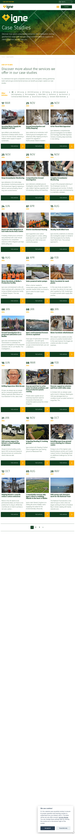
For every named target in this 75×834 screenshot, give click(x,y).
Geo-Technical (63, 94)
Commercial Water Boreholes (20, 97)
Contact (66, 7)
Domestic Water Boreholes (58, 97)
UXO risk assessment (59, 92)
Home (3, 57)
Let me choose (63, 817)
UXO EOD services (33, 92)
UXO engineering (16, 94)
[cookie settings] (73, 832)
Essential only (63, 828)
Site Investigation (30, 94)
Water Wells (42, 94)
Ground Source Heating (39, 97)
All (12, 92)
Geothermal (52, 94)
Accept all (47, 828)
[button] (60, 1)
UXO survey (20, 92)
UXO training (46, 92)
